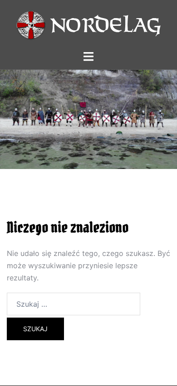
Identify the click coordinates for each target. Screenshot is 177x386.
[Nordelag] (88, 24)
